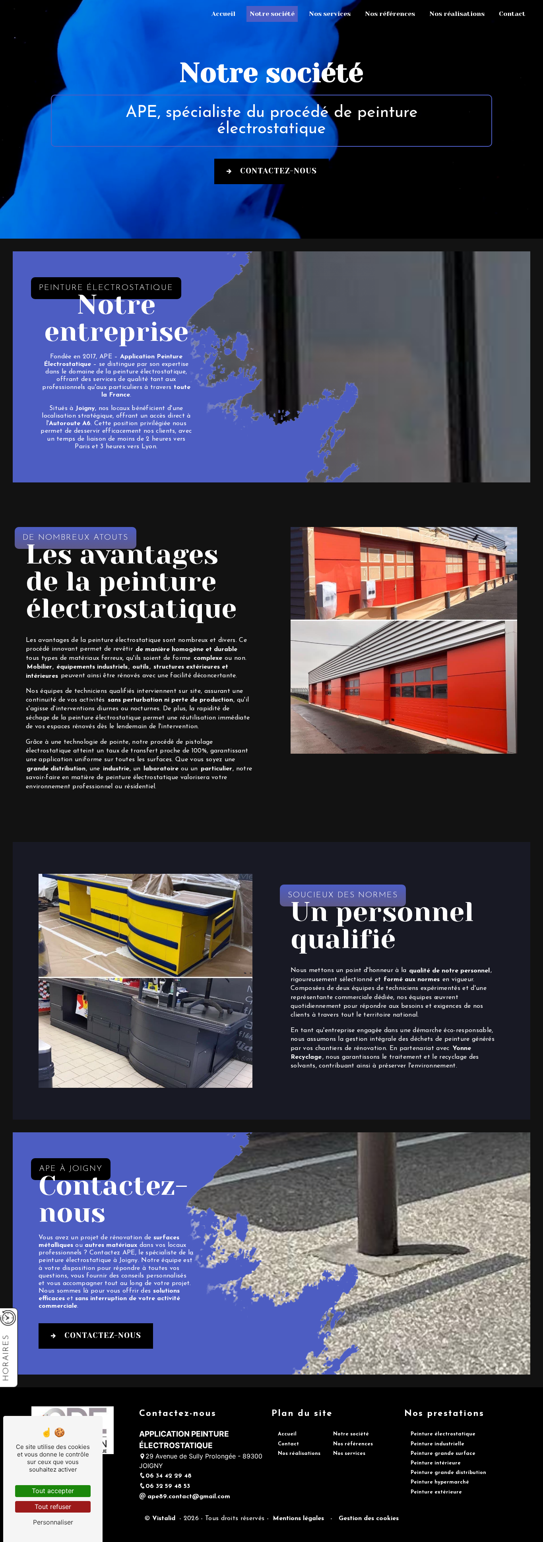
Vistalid (164, 1518)
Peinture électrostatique (443, 1434)
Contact (512, 14)
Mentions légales (298, 1518)
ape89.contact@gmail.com (187, 1496)
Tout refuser (53, 1507)
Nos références (390, 14)
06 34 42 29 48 (168, 1476)
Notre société (272, 14)
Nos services (330, 14)
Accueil (223, 14)
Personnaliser (53, 1522)
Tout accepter (53, 1491)
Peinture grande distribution (448, 1472)
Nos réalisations (457, 14)
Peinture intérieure (436, 1463)
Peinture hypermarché (440, 1482)
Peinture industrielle (437, 1444)
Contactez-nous (278, 170)
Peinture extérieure (436, 1492)
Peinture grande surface (443, 1453)
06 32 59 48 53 (167, 1486)
